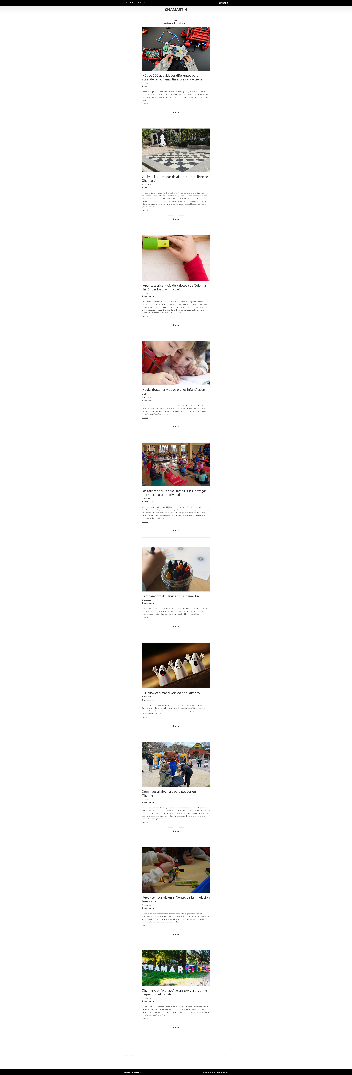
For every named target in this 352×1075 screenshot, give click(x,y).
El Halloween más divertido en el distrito (171, 693)
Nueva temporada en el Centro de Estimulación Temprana (176, 899)
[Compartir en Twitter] (175, 112)
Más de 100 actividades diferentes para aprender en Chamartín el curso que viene (172, 77)
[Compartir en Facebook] (173, 112)
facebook (205, 1072)
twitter (219, 1072)
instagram (213, 1072)
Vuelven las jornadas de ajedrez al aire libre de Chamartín (175, 178)
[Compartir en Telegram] (178, 112)
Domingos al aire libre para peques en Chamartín (169, 793)
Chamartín (176, 9)
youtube (225, 1072)
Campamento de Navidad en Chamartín (170, 596)
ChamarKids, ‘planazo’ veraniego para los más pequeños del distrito (175, 992)
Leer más (145, 104)
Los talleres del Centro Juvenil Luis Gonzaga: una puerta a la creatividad (174, 493)
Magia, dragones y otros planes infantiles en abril (173, 391)
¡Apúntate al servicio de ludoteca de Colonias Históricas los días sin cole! (174, 287)
